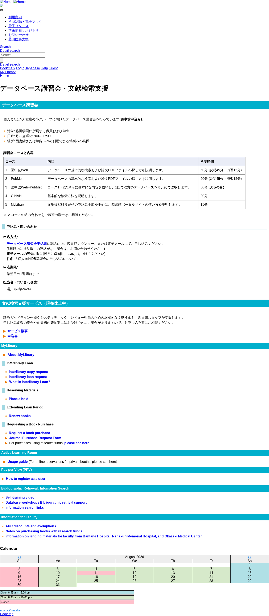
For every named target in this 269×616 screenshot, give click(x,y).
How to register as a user (25, 478)
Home (4, 76)
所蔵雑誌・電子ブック (25, 21)
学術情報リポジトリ (23, 30)
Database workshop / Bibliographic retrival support (46, 502)
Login (20, 68)
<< (19, 557)
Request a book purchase (29, 433)
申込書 (13, 336)
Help (44, 68)
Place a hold (18, 399)
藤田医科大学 (18, 39)
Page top (6, 614)
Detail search (10, 50)
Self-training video (19, 497)
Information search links (24, 507)
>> (249, 557)
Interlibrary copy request (28, 372)
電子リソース (18, 26)
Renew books (20, 416)
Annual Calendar (10, 610)
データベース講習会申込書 (27, 243)
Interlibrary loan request (28, 377)
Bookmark (7, 68)
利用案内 (15, 17)
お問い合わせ (18, 35)
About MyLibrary (21, 355)
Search (5, 47)
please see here (76, 443)
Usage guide (18, 461)
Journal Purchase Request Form (35, 438)
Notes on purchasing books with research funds (43, 531)
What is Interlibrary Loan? (29, 382)
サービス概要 (18, 331)
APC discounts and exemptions (30, 526)
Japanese (32, 68)
